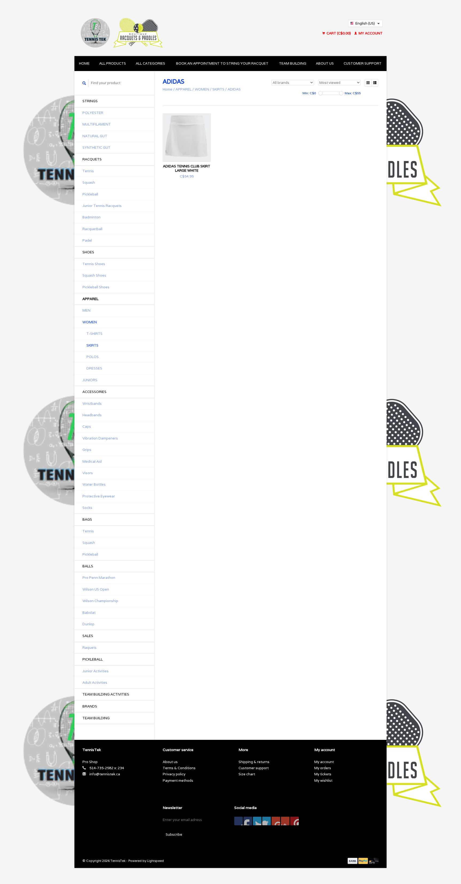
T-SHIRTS (94, 333)
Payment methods (178, 780)
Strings (90, 101)
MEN (86, 310)
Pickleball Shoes (95, 287)
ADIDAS (234, 89)
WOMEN (89, 322)
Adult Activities (94, 682)
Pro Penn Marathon (98, 577)
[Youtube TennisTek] (276, 821)
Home (84, 63)
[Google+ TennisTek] (257, 821)
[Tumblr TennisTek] (285, 821)
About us (325, 63)
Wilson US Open (95, 589)
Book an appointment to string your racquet (222, 63)
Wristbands (92, 403)
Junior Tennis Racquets (102, 205)
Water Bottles (94, 484)
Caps (86, 426)
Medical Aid (92, 461)
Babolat (89, 612)
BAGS (87, 519)
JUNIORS (89, 380)
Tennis (88, 171)
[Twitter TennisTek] (248, 821)
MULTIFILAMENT (96, 124)
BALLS (87, 566)
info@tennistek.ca (104, 774)
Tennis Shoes (93, 264)
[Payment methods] (353, 860)
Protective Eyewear (98, 496)
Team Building (292, 63)
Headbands (92, 415)
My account (370, 33)
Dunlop (88, 624)
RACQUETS (92, 159)
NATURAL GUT (94, 136)
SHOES (88, 252)
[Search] (84, 83)
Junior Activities (95, 671)
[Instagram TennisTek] (294, 821)
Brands (89, 706)
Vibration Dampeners (100, 438)
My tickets (322, 774)
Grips (86, 449)
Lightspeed (155, 861)
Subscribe (174, 834)
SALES (87, 636)
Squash (88, 182)
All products (112, 63)
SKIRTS (92, 345)
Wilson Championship (100, 601)
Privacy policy (174, 774)
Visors (87, 473)
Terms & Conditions (179, 768)
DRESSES (94, 368)
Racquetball (92, 229)
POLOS (92, 357)
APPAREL (90, 299)
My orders (322, 768)
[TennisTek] (167, 28)
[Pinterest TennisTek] (266, 821)
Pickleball (90, 194)
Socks (87, 507)
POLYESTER (92, 113)
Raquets (89, 647)
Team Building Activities (105, 694)
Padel (87, 240)
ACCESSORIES (94, 392)
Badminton (91, 217)
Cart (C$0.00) (339, 33)
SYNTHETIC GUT (96, 147)
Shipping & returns (254, 762)
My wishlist (323, 780)
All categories (150, 63)
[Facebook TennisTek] (238, 821)
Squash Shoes (94, 275)
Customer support (362, 63)
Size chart (247, 774)
